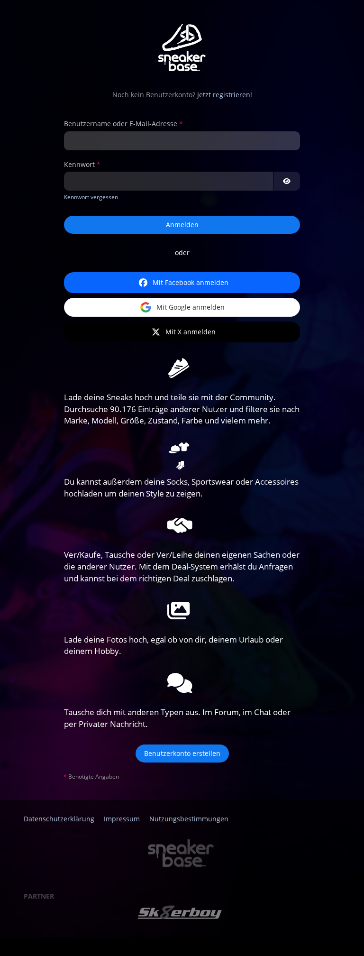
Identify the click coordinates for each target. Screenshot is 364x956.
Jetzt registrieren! (224, 94)
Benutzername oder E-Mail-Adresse (120, 123)
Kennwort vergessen (91, 197)
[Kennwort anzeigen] (286, 181)
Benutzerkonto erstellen (182, 753)
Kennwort (79, 164)
